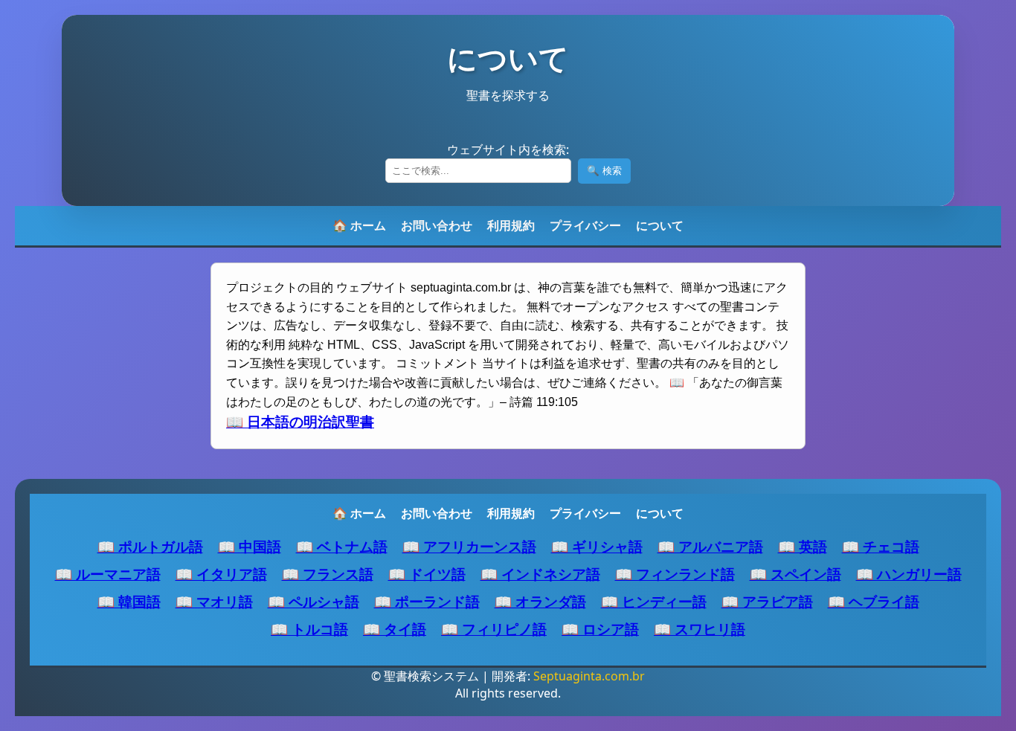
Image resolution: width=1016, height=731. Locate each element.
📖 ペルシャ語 (313, 601)
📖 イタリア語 (221, 573)
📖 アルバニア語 (710, 546)
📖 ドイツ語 (427, 573)
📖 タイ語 (394, 628)
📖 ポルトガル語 (150, 546)
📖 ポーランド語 (427, 601)
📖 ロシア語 (600, 628)
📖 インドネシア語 (540, 573)
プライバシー (585, 225)
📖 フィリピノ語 (494, 628)
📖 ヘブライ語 (873, 601)
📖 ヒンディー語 (654, 601)
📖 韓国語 (129, 601)
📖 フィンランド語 (675, 573)
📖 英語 (802, 546)
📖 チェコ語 (880, 546)
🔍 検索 (604, 170)
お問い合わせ (436, 225)
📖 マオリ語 (214, 601)
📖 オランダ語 (540, 601)
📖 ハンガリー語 (909, 573)
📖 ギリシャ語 (597, 546)
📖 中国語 (249, 546)
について (660, 225)
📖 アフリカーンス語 (469, 546)
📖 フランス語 (327, 573)
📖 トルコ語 (309, 628)
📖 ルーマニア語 (108, 573)
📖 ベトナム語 (342, 546)
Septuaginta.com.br (589, 676)
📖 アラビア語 (767, 601)
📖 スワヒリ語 (699, 628)
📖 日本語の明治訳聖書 (300, 422)
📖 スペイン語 (795, 573)
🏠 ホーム (359, 225)
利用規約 (511, 225)
